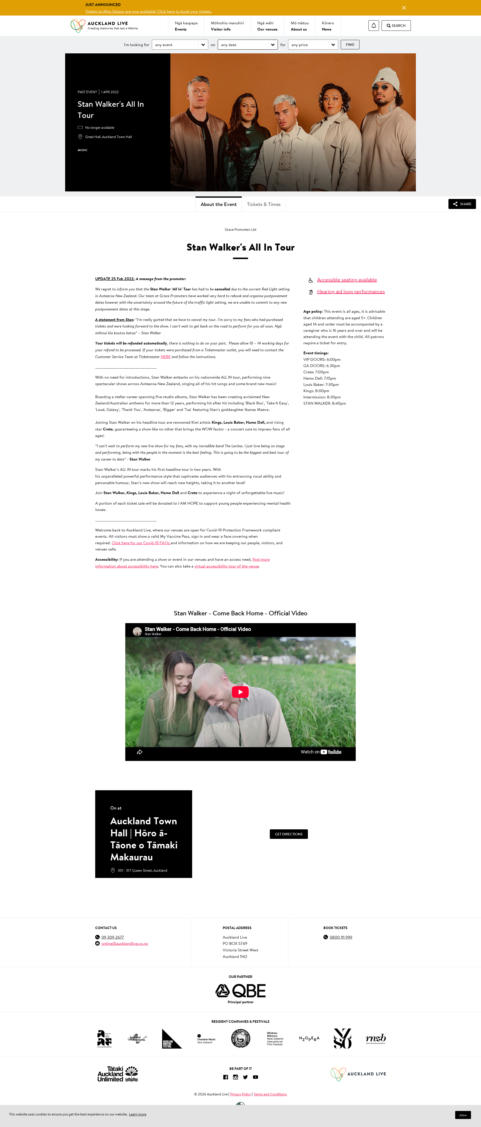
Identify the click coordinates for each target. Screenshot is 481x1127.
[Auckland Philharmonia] (138, 1039)
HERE (166, 356)
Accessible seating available (347, 279)
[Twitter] (245, 1078)
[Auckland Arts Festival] (104, 1039)
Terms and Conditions (270, 1094)
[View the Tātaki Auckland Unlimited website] (117, 1074)
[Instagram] (235, 1078)
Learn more (137, 1114)
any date (228, 44)
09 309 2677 (112, 937)
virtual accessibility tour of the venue (226, 566)
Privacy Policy (240, 1094)
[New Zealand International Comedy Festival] (241, 1039)
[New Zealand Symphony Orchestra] (342, 1039)
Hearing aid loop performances (351, 291)
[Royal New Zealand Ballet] (376, 1039)
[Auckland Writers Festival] (172, 1039)
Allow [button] (463, 1115)
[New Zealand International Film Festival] (275, 1038)
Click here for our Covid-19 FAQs (141, 542)
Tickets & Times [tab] (264, 204)
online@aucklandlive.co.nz (124, 943)
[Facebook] (225, 1078)
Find (350, 44)
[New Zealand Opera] (309, 1038)
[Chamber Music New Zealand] (206, 1038)
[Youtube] (255, 1078)
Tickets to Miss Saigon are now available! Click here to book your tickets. (148, 11)
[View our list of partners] (240, 990)
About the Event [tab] (219, 204)
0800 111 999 (341, 937)
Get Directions (289, 834)
